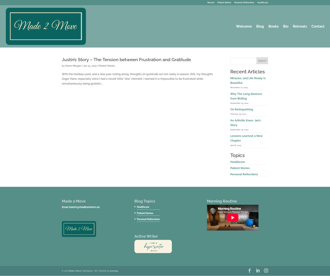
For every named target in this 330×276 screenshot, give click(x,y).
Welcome (244, 26)
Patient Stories (224, 3)
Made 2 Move (75, 271)
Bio (285, 26)
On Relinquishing (241, 109)
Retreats (300, 26)
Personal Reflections (244, 3)
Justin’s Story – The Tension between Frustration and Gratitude (126, 59)
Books (273, 26)
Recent (210, 3)
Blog (260, 26)
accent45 (114, 271)
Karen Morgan (73, 65)
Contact (317, 26)
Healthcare (262, 3)
